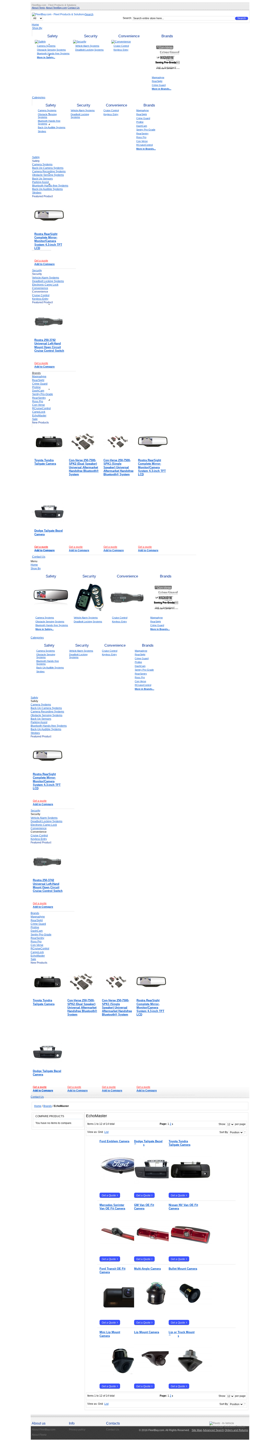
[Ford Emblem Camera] (114, 1159)
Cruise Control (121, 46)
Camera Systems (46, 46)
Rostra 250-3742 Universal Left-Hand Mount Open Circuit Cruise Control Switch (49, 345)
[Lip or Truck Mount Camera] (183, 1353)
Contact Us (74, 7)
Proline (140, 122)
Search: (127, 18)
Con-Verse (142, 141)
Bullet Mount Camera (183, 1268)
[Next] (172, 1123)
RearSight (157, 81)
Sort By (223, 1132)
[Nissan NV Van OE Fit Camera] (183, 1226)
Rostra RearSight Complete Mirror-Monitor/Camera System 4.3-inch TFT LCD (48, 241)
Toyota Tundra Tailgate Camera (45, 462)
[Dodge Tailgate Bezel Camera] (49, 512)
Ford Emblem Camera (114, 1141)
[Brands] (167, 41)
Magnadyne (158, 77)
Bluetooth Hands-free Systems (53, 53)
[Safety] (40, 41)
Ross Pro (141, 137)
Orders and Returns (236, 1430)
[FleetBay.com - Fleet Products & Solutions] (58, 14)
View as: (92, 1132)
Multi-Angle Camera (147, 1268)
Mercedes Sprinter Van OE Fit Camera (112, 1206)
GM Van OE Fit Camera (144, 1206)
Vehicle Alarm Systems (87, 46)
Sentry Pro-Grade (145, 129)
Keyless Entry (121, 49)
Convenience (129, 36)
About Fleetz (38, 7)
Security (91, 36)
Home (35, 24)
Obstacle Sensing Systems (51, 49)
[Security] (79, 41)
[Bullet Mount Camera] (183, 1286)
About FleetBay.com (56, 7)
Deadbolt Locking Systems (89, 49)
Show (222, 1124)
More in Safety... (46, 57)
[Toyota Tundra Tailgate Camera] (49, 441)
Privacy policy (77, 1429)
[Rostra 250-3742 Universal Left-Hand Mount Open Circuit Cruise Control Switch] (49, 321)
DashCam (141, 126)
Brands (167, 36)
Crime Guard (159, 85)
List (106, 1132)
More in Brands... (161, 88)
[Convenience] (121, 41)
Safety (52, 36)
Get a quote (41, 260)
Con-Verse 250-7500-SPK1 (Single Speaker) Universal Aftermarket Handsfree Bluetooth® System (118, 467)
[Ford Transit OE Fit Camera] (114, 1290)
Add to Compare (44, 264)
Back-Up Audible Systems (51, 127)
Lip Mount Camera (146, 1332)
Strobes (42, 131)
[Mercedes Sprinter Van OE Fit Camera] (114, 1226)
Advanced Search (213, 1430)
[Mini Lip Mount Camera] (114, 1353)
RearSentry (142, 133)
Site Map (197, 1430)
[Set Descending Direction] (245, 1132)
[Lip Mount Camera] (149, 1350)
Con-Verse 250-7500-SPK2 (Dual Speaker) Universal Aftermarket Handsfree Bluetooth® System (84, 467)
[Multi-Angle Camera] (149, 1286)
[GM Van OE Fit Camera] (149, 1226)
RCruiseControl (144, 145)
